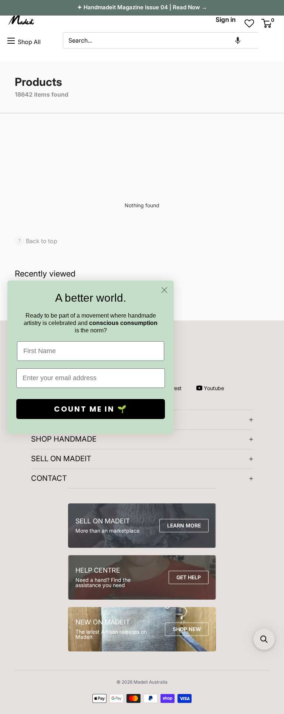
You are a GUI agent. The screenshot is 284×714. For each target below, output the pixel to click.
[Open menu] (11, 41)
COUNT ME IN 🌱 (91, 409)
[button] (238, 40)
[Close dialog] (164, 290)
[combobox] (160, 40)
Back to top (37, 240)
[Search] (267, 40)
